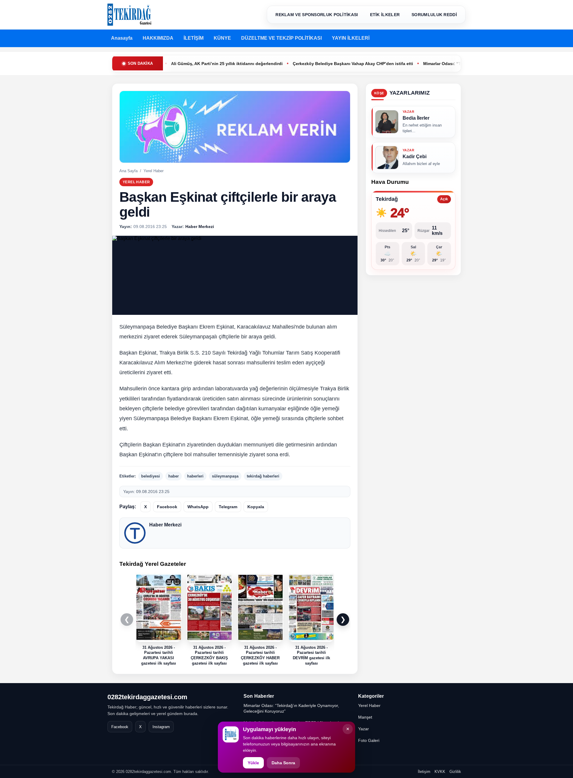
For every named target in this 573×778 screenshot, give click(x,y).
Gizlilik (455, 771)
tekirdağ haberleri (263, 476)
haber (173, 476)
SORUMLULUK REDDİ (434, 14)
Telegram (228, 506)
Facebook (167, 506)
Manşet (365, 717)
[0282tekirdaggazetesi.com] (129, 15)
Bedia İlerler (416, 118)
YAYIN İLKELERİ (350, 38)
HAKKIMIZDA (158, 38)
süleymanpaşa (225, 476)
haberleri (195, 476)
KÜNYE (222, 38)
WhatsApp (198, 506)
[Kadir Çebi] (386, 157)
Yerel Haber (154, 171)
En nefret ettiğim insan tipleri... (422, 128)
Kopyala (255, 506)
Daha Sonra (283, 762)
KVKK (440, 771)
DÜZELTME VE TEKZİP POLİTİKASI (281, 38)
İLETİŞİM (194, 38)
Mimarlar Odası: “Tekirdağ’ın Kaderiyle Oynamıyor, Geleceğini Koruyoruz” (291, 708)
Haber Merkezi (165, 524)
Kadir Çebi (414, 156)
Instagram (161, 727)
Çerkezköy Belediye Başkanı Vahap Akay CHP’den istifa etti (330, 63)
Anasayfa (122, 38)
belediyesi (150, 476)
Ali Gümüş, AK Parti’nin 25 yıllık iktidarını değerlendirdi (204, 63)
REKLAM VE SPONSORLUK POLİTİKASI (316, 14)
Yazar (363, 728)
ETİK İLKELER (385, 14)
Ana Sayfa (128, 171)
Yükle (253, 762)
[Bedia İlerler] (386, 121)
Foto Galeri (368, 740)
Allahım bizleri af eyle (421, 163)
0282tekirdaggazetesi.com (147, 697)
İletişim (424, 771)
